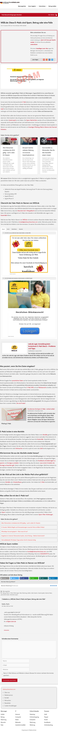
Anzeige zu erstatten (13, 463)
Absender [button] (21, 229)
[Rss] (47, 60)
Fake (21, 593)
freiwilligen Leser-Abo (42, 48)
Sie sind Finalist (20, 403)
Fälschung (24, 593)
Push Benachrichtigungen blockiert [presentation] (12, 15)
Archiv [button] (8, 229)
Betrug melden (52, 6)
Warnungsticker (22, 6)
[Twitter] (52, 60)
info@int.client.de (11, 621)
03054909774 (44, 554)
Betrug (4, 593)
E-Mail (24, 102)
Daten (7, 593)
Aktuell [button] (3, 229)
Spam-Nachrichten (31, 120)
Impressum (25, 730)
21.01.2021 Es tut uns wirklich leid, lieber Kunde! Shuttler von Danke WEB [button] (17, 232)
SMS (32, 387)
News (50, 593)
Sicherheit (12, 594)
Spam (3, 512)
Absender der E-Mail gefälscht (25, 211)
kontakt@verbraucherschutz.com (28, 222)
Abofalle (45, 435)
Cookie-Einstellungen (10, 706)
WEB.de (25, 220)
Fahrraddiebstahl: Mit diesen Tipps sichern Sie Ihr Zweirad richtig (18, 540)
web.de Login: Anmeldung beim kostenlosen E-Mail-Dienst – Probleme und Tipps (42, 346)
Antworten (6, 630)
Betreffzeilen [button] (14, 229)
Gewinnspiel (12, 120)
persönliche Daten (5, 594)
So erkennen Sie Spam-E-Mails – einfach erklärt (41, 409)
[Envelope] (44, 60)
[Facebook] (49, 60)
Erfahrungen (16, 593)
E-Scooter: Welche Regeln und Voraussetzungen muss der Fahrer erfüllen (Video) (22, 527)
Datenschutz (32, 730)
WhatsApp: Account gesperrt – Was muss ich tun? (14, 531)
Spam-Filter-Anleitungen (46, 514)
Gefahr (29, 593)
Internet (47, 593)
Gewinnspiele (41, 593)
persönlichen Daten (17, 380)
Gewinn (36, 593)
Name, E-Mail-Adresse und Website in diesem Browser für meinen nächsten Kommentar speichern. (28, 674)
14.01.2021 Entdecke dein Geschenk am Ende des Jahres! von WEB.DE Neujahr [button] (18, 278)
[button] (4, 578)
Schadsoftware (17, 482)
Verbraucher (18, 448)
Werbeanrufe (42, 387)
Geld (2, 109)
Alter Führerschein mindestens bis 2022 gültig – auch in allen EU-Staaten (20, 523)
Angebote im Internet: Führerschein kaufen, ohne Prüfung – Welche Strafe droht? (23, 536)
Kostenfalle (4, 215)
